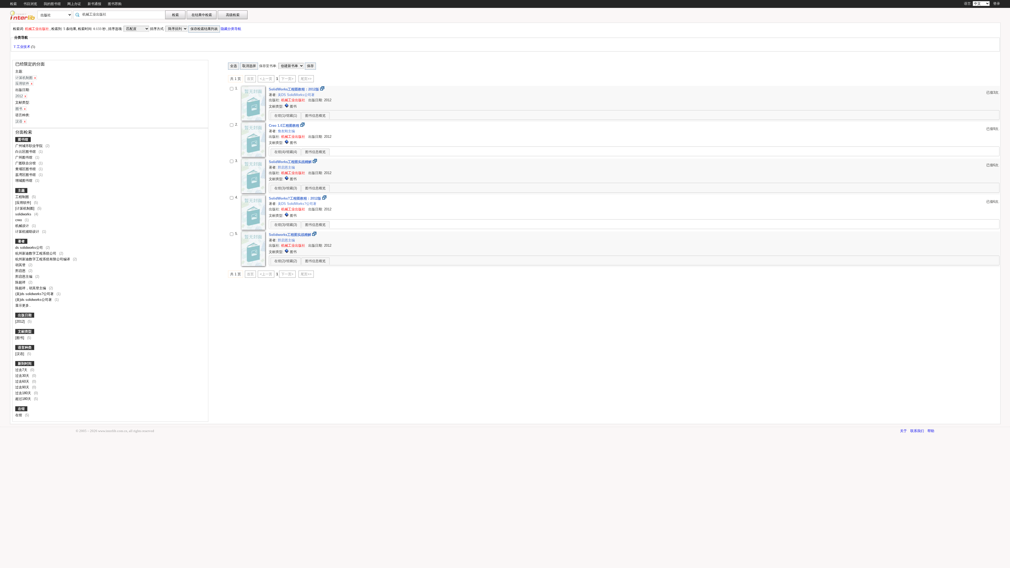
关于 (903, 431)
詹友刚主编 (286, 131)
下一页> (287, 79)
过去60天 (22, 381)
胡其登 (21, 265)
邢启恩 (21, 271)
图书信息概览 (315, 116)
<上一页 (266, 79)
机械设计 (22, 226)
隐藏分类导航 (231, 29)
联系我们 (917, 431)
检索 (13, 4)
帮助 (930, 431)
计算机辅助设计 (27, 232)
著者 (21, 241)
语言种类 (25, 347)
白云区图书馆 (26, 152)
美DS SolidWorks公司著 (296, 95)
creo (19, 220)
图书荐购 (115, 4)
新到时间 (25, 364)
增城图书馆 (24, 180)
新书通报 (94, 4)
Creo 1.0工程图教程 (284, 126)
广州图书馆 (24, 157)
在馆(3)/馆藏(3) (285, 188)
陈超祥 (21, 282)
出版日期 (25, 315)
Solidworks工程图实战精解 (290, 235)
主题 (21, 190)
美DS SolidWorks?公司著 (297, 204)
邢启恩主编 (24, 276)
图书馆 (23, 139)
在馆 (21, 409)
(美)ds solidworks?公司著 (35, 294)
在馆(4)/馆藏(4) (285, 152)
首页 (250, 79)
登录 (996, 4)
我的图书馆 (52, 4)
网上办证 (74, 4)
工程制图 (22, 197)
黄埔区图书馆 (26, 169)
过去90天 (22, 387)
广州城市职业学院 (29, 146)
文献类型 (25, 331)
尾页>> (306, 79)
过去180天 (23, 393)
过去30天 (22, 376)
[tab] (286, 115)
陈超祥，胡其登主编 (31, 288)
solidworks (23, 214)
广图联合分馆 (26, 163)
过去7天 (21, 370)
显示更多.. (23, 305)
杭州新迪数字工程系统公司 (36, 253)
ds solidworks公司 (29, 248)
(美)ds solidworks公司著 (34, 300)
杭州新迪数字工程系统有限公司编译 (43, 259)
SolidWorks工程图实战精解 (291, 162)
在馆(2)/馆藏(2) (285, 261)
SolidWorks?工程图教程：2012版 (295, 198)
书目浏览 (30, 4)
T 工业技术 (22, 47)
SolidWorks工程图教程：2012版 (294, 89)
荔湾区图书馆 (26, 175)
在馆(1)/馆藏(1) (285, 116)
